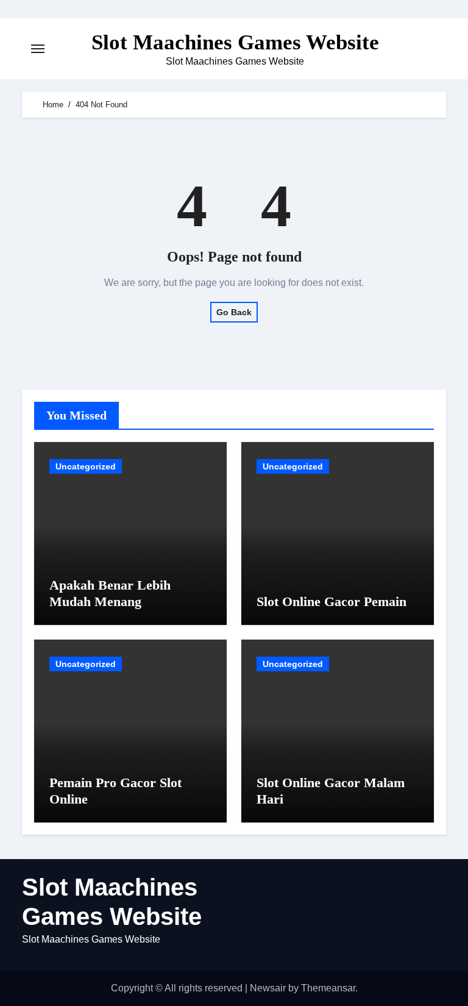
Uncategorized (85, 466)
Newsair (268, 988)
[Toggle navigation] (38, 48)
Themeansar (328, 988)
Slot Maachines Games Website (235, 42)
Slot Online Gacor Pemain (331, 601)
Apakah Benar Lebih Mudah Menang (110, 592)
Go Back (234, 312)
